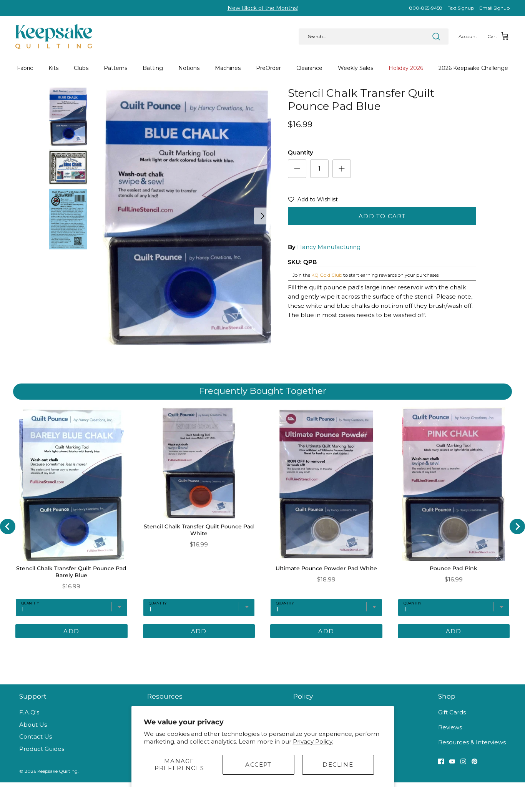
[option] (187, 216)
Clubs (81, 68)
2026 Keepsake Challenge (473, 68)
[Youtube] (452, 761)
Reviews (450, 727)
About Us (33, 724)
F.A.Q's (29, 712)
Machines (228, 68)
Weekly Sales (355, 68)
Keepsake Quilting (57, 771)
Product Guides (41, 748)
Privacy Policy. (313, 741)
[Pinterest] (474, 761)
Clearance (309, 68)
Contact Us (35, 736)
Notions (188, 68)
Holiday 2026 (406, 68)
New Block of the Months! (263, 8)
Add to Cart (382, 216)
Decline (337, 764)
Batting (153, 68)
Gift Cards (452, 712)
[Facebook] (441, 761)
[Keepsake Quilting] (53, 36)
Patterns (115, 68)
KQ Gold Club (326, 275)
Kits (53, 68)
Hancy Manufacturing (329, 247)
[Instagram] (463, 761)
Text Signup (461, 8)
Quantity (300, 152)
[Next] (262, 216)
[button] (313, 201)
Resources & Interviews (472, 742)
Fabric (25, 68)
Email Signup (494, 8)
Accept (258, 764)
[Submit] (436, 36)
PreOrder (268, 68)
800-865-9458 (425, 8)
